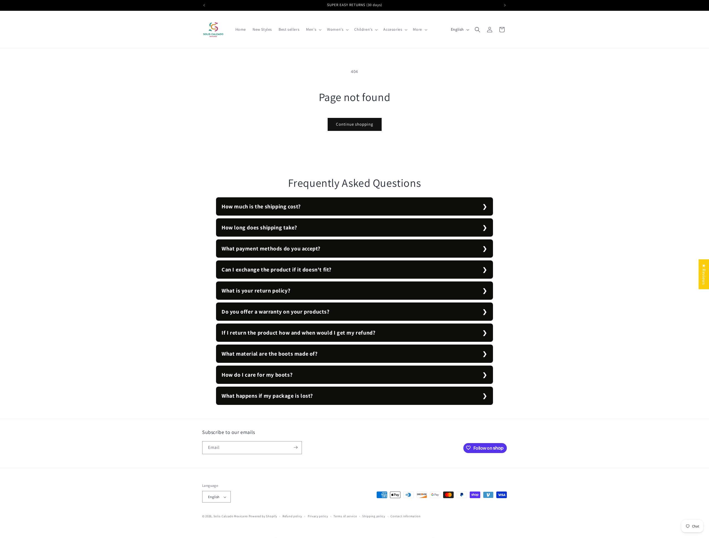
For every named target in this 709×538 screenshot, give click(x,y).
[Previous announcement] (204, 5)
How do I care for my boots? (257, 374)
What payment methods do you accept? (271, 248)
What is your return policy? (256, 290)
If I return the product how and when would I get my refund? (298, 332)
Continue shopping (354, 124)
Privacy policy (318, 516)
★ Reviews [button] (704, 274)
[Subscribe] (295, 447)
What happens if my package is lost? (267, 395)
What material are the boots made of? (270, 353)
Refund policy (292, 516)
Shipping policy (373, 516)
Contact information (405, 516)
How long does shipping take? (259, 227)
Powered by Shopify (263, 516)
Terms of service (345, 516)
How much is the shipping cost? (261, 206)
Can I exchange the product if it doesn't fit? (277, 269)
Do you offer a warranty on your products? (276, 311)
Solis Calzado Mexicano (231, 516)
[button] (313, 29)
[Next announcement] (505, 5)
